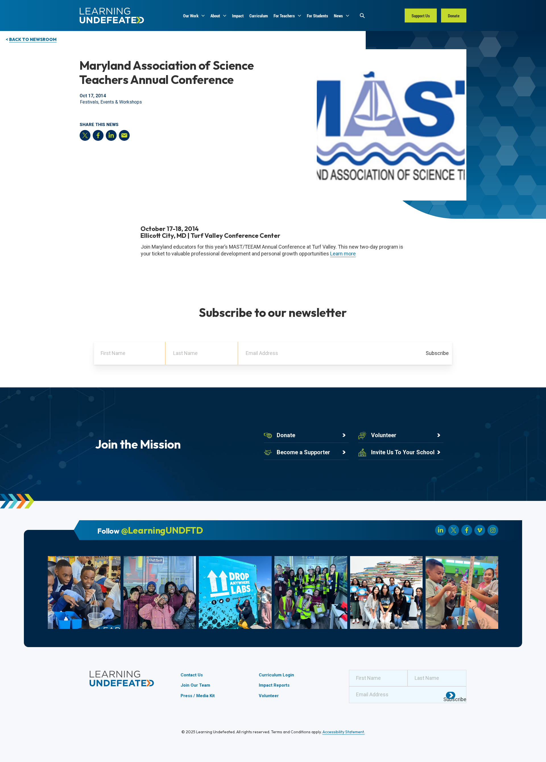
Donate (286, 435)
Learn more (343, 254)
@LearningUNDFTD (162, 530)
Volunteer (383, 435)
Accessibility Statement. (343, 731)
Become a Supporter (303, 452)
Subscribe (437, 353)
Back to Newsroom (33, 39)
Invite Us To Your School (403, 452)
